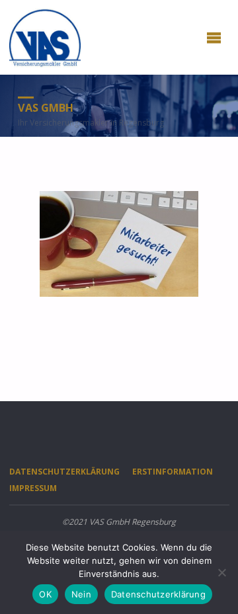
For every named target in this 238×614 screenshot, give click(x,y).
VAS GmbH (45, 107)
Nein (81, 594)
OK (45, 594)
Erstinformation (172, 471)
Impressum (33, 488)
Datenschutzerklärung (64, 471)
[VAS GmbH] (45, 37)
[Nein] (221, 572)
